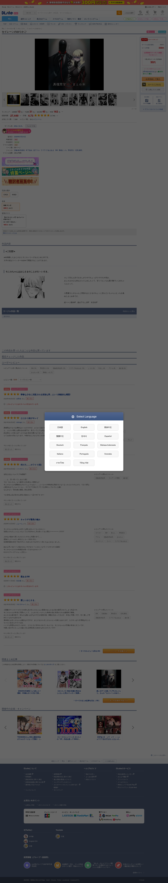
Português (84, 453)
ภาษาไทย (60, 462)
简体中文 (108, 427)
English (84, 427)
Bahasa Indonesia (108, 445)
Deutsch (60, 445)
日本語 (60, 427)
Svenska (108, 453)
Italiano (60, 453)
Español (108, 436)
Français (84, 445)
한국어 (84, 436)
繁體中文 (60, 436)
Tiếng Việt (84, 462)
